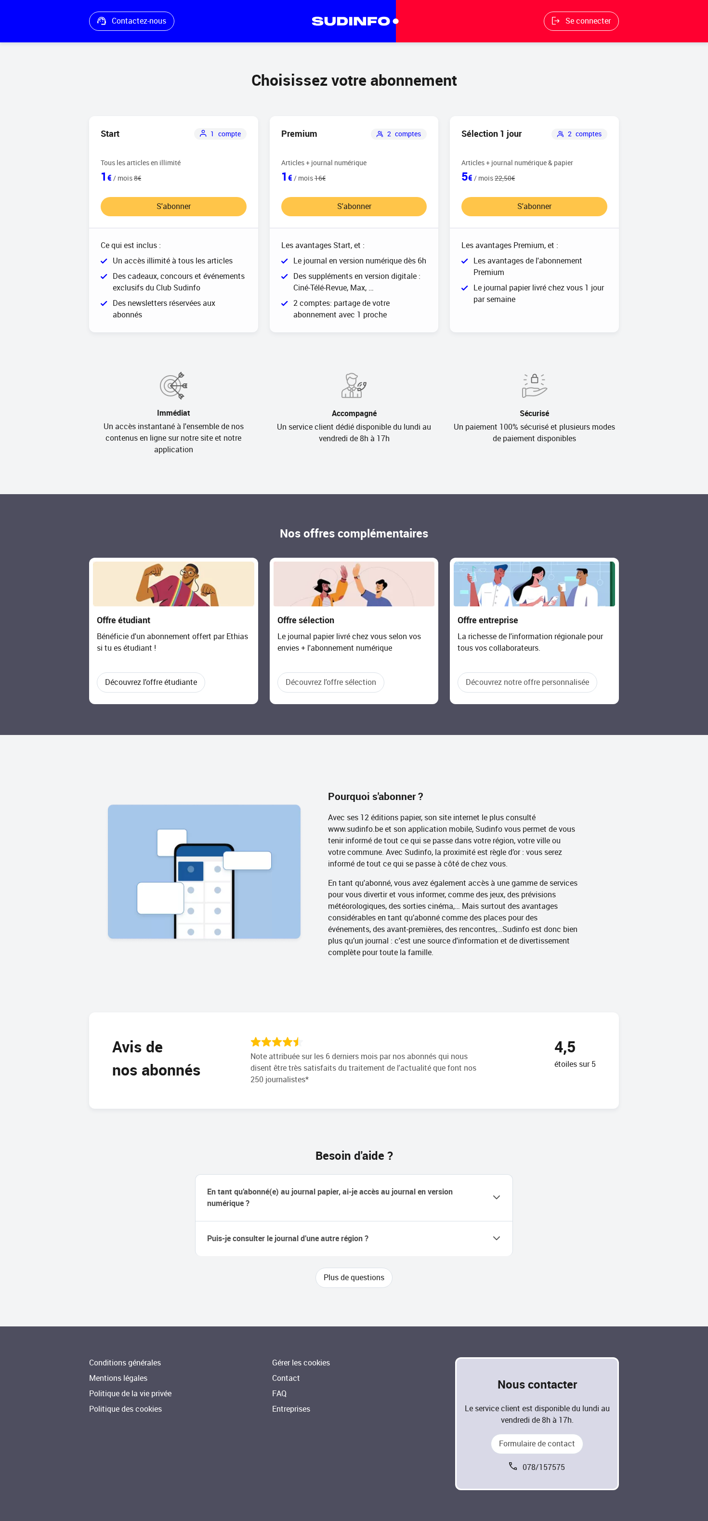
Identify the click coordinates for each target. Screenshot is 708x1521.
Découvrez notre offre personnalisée (527, 682)
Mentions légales (118, 1378)
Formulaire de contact (537, 1443)
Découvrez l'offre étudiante (151, 682)
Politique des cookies (125, 1409)
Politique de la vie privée (130, 1393)
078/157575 (544, 1467)
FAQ (279, 1393)
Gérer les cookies (301, 1362)
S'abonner (174, 206)
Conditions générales (125, 1362)
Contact (286, 1378)
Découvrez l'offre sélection (331, 682)
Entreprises (291, 1409)
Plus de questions (354, 1277)
